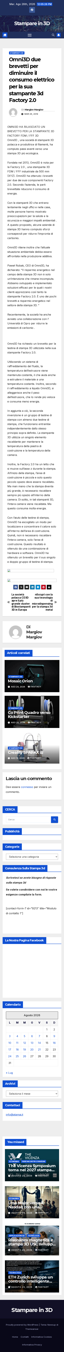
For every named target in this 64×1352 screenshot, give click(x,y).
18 (17, 1049)
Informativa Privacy (32, 1344)
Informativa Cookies (41, 1336)
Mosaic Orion (20, 681)
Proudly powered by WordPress (22, 1324)
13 (32, 1042)
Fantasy (36, 686)
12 (24, 1042)
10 (9, 1042)
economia (14, 1161)
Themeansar (31, 1329)
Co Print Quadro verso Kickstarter (29, 714)
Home (15, 1336)
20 (31, 1049)
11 (17, 1042)
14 (39, 1042)
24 (9, 1056)
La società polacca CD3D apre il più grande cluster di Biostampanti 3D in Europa (21, 602)
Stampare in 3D (32, 23)
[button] (53, 35)
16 (54, 1042)
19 (24, 1049)
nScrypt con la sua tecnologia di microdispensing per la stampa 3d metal (42, 602)
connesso (27, 787)
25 (17, 1056)
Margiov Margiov (34, 109)
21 (39, 1049)
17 (9, 1049)
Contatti (25, 1336)
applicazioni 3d (17, 1236)
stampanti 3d (16, 53)
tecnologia (33, 1236)
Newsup (51, 1324)
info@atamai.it (14, 1114)
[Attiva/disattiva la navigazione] (29, 35)
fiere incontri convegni (33, 1161)
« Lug (9, 1072)
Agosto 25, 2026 (22, 1176)
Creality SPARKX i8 (25, 752)
